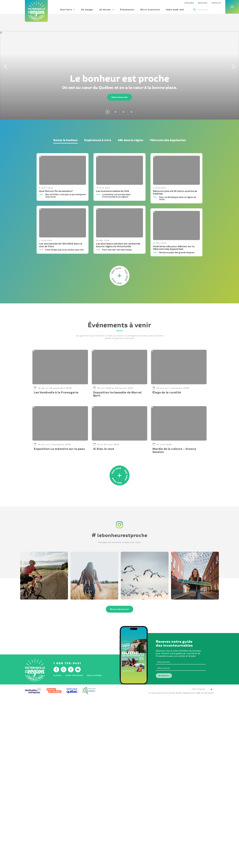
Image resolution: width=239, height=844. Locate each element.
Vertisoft (209, 693)
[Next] (234, 67)
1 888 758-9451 (67, 663)
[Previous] (5, 67)
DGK (198, 693)
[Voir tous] (119, 475)
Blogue (58, 675)
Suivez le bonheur (65, 140)
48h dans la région (130, 140)
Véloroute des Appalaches (168, 140)
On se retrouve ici (119, 609)
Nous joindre (94, 675)
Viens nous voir (119, 97)
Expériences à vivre (97, 140)
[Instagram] (119, 528)
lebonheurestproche (119, 535)
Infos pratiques (74, 675)
